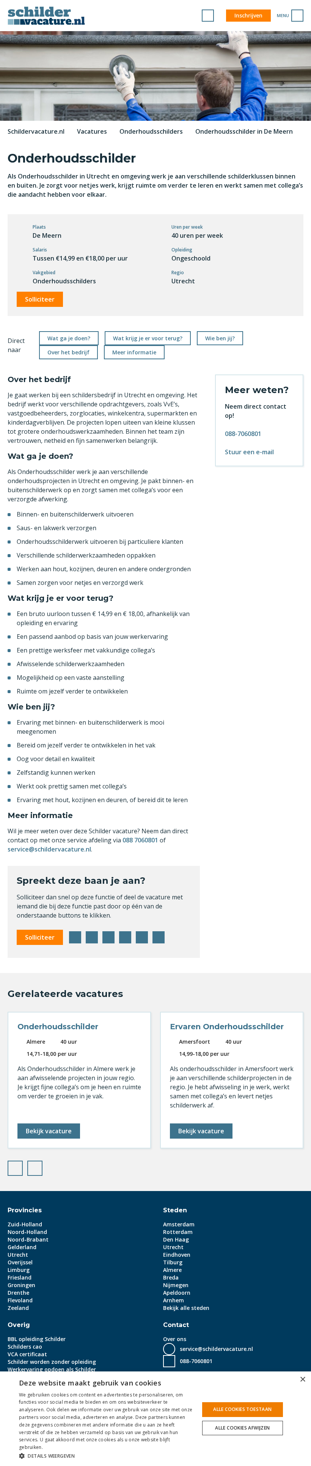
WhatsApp (142, 937)
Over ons (174, 1339)
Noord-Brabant (28, 1239)
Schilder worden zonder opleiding (52, 1361)
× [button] (302, 1379)
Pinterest (125, 937)
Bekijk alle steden (186, 1307)
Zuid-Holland (25, 1224)
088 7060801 (140, 840)
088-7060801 (243, 434)
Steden (175, 1210)
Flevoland (20, 1300)
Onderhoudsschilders (151, 131)
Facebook (75, 937)
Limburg (19, 1269)
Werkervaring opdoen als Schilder (52, 1369)
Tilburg (172, 1262)
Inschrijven (248, 15)
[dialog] (155, 1418)
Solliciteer (40, 299)
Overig (19, 1325)
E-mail (158, 937)
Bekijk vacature (49, 1131)
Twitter (92, 937)
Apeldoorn (176, 1292)
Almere (172, 1269)
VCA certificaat (27, 1354)
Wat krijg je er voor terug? (147, 338)
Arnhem (173, 1300)
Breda (171, 1277)
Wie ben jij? (220, 338)
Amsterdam (179, 1224)
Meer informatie (134, 352)
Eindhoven (176, 1254)
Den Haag (176, 1239)
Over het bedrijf (68, 352)
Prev (22, 1166)
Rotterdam (178, 1231)
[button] (106, 1455)
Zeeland (18, 1307)
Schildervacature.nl (36, 131)
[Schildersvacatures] (46, 15)
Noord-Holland (27, 1231)
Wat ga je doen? (68, 338)
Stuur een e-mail (249, 452)
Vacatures (92, 131)
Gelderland (22, 1247)
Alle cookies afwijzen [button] (242, 1428)
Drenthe (18, 1292)
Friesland (19, 1277)
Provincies (25, 1210)
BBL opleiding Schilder (37, 1339)
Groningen (21, 1285)
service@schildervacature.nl (49, 849)
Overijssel (20, 1262)
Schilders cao (25, 1346)
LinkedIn (108, 937)
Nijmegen (175, 1285)
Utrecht (18, 1254)
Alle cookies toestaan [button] (242, 1409)
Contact (176, 1325)
